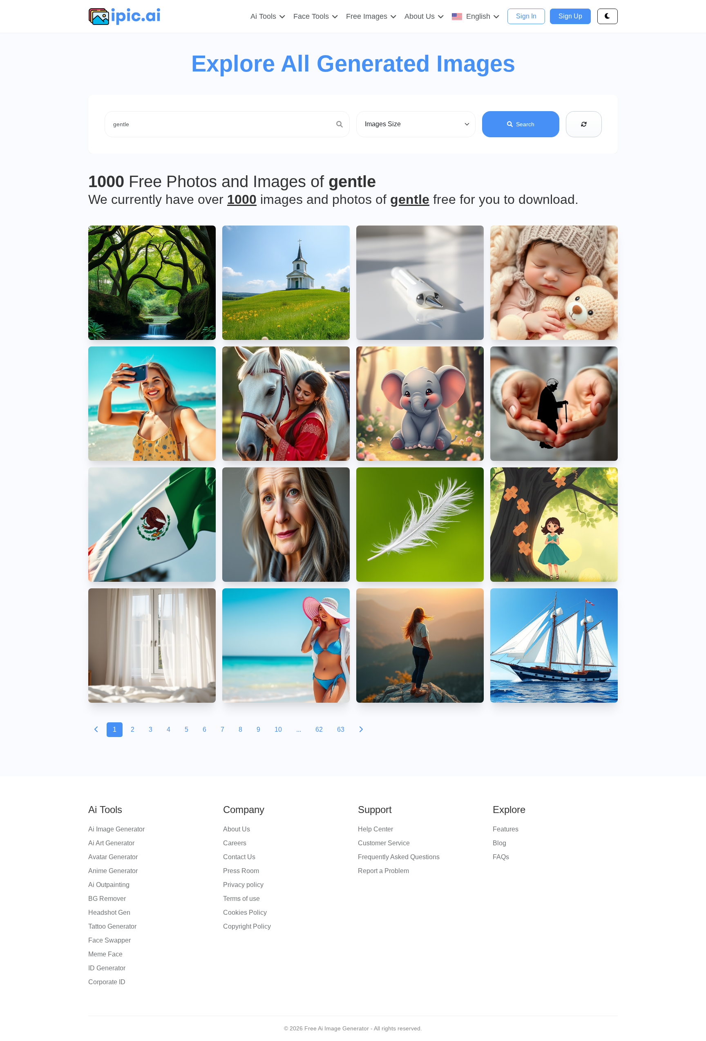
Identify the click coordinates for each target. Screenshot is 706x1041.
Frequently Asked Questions (399, 856)
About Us (236, 829)
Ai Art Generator (111, 843)
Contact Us (239, 856)
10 (278, 729)
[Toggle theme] (607, 16)
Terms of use (241, 898)
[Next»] (361, 729)
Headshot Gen (109, 912)
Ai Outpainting (109, 884)
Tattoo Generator (112, 926)
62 (319, 729)
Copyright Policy (247, 926)
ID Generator (106, 968)
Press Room (241, 870)
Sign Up (570, 16)
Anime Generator (113, 870)
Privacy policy (243, 884)
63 (340, 729)
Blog (499, 843)
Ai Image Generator (116, 829)
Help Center (375, 829)
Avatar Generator (113, 856)
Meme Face (105, 954)
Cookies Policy (245, 912)
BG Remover (107, 898)
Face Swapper (109, 940)
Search (525, 124)
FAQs (501, 856)
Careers (234, 843)
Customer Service (384, 843)
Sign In (526, 16)
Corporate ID (106, 981)
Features (505, 829)
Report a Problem (383, 870)
